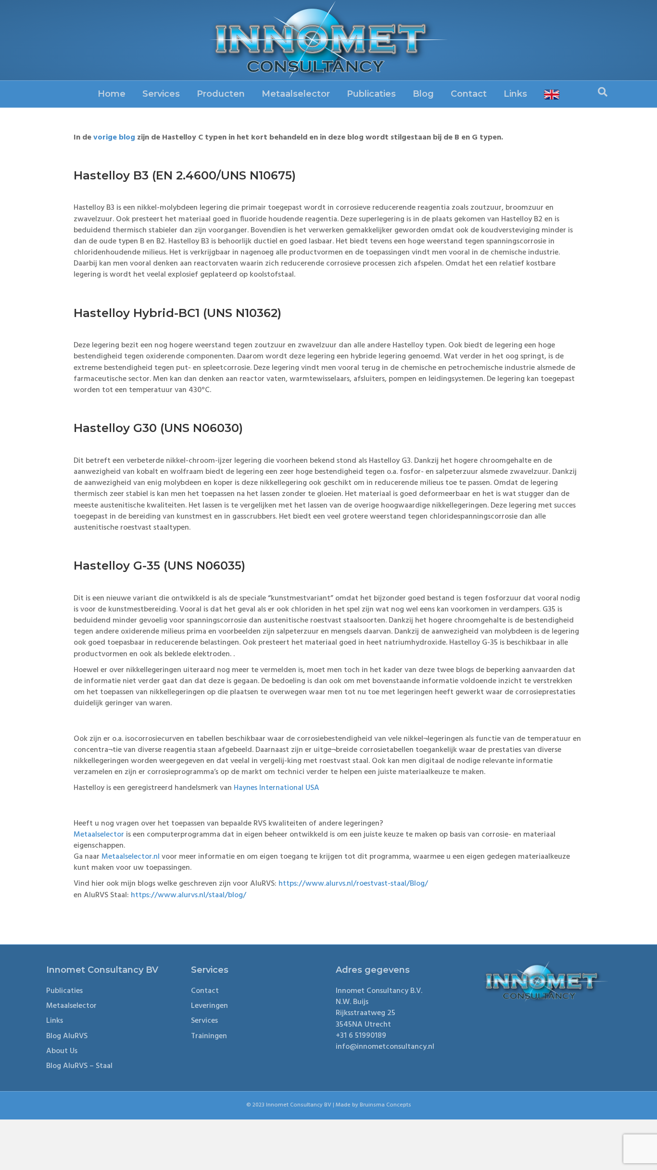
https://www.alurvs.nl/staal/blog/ (188, 895)
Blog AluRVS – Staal (79, 1066)
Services (161, 94)
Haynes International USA (276, 788)
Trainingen (209, 1036)
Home (112, 94)
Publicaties (371, 94)
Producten (221, 94)
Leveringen (209, 1006)
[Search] (602, 92)
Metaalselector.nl (130, 857)
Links (515, 94)
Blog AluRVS (67, 1036)
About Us (61, 1051)
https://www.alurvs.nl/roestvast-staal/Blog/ (353, 884)
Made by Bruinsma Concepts (373, 1105)
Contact (469, 94)
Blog (423, 94)
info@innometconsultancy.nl (385, 1047)
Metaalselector (296, 94)
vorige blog (114, 137)
